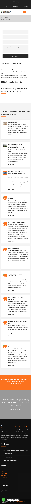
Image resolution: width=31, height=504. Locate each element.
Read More (11, 137)
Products (4, 477)
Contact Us (4, 481)
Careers (3, 479)
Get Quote (15, 56)
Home (2, 19)
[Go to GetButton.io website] (3, 502)
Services (3, 475)
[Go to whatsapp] (3, 500)
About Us (4, 473)
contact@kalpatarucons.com (11, 6)
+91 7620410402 (24, 6)
